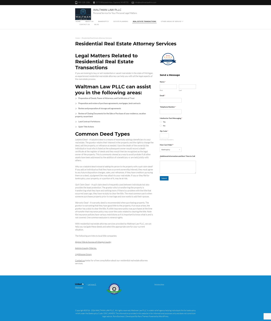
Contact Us (84, 24)
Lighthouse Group (83, 254)
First (161, 90)
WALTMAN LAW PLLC (107, 9)
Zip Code (164, 131)
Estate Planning (120, 21)
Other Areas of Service (171, 21)
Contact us (80, 260)
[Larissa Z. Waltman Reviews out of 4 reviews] (168, 65)
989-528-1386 (84, 2)
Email (162, 95)
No (164, 126)
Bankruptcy (103, 21)
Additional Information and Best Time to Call (177, 157)
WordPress (163, 316)
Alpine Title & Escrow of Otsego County (93, 242)
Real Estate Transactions (144, 21)
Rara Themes (143, 316)
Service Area (159, 284)
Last (180, 90)
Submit (164, 178)
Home (78, 21)
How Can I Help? (167, 145)
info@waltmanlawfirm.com (145, 2)
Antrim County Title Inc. (86, 248)
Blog (96, 24)
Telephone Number (168, 107)
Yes (164, 122)
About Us (89, 21)
